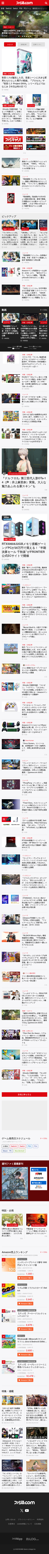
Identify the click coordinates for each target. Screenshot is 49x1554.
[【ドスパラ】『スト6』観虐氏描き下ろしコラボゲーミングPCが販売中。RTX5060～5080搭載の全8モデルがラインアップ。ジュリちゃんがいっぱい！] (11, 358)
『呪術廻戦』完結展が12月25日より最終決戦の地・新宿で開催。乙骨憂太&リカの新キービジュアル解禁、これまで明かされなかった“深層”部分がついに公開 (34, 201)
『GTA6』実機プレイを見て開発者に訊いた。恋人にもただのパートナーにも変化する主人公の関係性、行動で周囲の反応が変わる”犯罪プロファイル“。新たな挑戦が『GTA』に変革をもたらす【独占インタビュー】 (36, 1414)
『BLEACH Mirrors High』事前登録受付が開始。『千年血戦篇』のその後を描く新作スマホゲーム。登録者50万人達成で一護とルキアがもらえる (34, 940)
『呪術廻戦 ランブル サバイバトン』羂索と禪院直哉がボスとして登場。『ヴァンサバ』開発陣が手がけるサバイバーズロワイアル (34, 182)
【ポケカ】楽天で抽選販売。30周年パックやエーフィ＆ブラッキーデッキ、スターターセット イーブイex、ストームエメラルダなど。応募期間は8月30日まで (12, 1414)
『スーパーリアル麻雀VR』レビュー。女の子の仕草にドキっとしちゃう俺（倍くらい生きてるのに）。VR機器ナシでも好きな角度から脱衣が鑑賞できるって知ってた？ (36, 1479)
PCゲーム (27, 8)
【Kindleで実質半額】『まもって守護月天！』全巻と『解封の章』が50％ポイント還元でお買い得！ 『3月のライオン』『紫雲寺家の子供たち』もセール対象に (12, 115)
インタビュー (26, 585)
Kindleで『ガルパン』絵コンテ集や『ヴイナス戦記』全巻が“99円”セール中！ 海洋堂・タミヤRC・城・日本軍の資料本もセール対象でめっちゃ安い (34, 381)
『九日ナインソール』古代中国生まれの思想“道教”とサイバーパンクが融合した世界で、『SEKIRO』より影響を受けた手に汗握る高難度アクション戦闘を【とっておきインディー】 (34, 293)
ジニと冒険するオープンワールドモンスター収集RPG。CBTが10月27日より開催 (34, 670)
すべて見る (43, 310)
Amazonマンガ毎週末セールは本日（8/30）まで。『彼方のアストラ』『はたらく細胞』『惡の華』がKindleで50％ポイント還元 (34, 274)
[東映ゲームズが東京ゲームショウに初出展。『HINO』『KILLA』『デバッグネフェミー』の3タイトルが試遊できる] (11, 163)
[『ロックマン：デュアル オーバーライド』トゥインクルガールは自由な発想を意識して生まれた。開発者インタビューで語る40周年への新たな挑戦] (11, 859)
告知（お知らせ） (28, 1031)
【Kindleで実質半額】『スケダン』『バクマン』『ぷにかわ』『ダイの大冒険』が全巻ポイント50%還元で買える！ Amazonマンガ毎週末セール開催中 (34, 690)
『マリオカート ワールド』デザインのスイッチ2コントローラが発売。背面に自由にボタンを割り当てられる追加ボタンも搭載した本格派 (34, 709)
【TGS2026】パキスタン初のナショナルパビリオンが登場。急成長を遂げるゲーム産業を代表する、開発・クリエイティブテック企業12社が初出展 (34, 902)
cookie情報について (24, 1524)
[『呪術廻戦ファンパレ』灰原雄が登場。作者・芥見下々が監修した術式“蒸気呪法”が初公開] (11, 257)
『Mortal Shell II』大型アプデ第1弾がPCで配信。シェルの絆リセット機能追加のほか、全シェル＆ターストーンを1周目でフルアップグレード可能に (34, 632)
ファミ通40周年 (30, 973)
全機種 (5, 1146)
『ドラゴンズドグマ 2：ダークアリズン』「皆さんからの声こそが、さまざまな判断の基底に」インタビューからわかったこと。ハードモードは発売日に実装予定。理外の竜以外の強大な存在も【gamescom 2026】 (34, 882)
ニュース (31, 105)
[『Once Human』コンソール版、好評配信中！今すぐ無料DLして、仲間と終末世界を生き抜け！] (11, 744)
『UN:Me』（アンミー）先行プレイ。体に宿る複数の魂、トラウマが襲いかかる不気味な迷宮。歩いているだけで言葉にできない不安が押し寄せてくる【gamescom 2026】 (28, 239)
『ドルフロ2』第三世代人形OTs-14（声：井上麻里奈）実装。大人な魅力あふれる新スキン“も (24, 482)
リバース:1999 (12, 1225)
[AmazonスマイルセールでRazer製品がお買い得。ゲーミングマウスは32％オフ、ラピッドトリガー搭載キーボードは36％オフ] (11, 726)
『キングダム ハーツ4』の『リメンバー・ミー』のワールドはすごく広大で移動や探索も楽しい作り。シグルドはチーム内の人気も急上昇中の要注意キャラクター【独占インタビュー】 (12, 1479)
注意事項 (11, 1524)
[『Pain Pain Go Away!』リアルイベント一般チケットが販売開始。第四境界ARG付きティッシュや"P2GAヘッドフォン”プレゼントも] (11, 1035)
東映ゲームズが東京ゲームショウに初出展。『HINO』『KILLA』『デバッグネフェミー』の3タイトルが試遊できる (34, 165)
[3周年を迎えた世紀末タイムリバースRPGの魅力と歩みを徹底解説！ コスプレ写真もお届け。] (12, 1219)
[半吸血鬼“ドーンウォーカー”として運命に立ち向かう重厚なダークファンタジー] (36, 1219)
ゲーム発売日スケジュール (16, 1138)
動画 (4, 309)
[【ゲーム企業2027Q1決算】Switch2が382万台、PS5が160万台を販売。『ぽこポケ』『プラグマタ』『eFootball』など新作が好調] (11, 822)
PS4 (35, 1146)
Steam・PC (7, 1151)
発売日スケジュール (39, 8)
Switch (15, 8)
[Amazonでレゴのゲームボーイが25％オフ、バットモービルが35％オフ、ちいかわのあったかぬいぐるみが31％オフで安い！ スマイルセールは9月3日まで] (11, 434)
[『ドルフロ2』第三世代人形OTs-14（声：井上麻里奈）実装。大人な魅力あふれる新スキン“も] (24, 461)
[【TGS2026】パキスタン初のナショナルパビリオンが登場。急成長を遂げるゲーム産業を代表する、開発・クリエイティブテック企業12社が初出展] (11, 899)
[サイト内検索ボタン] (46, 3)
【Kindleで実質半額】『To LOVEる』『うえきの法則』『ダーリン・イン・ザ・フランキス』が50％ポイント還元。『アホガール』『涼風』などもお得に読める (34, 1077)
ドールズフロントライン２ (17, 474)
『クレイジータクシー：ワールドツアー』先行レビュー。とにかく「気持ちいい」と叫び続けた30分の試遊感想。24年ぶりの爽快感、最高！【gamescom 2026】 (34, 767)
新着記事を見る (24, 1094)
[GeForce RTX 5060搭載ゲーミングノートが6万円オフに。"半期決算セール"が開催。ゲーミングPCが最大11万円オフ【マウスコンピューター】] (11, 609)
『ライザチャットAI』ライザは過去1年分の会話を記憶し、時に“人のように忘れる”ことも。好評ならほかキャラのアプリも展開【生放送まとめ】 (10, 239)
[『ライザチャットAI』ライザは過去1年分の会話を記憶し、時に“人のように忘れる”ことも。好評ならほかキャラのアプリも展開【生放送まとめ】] (10, 225)
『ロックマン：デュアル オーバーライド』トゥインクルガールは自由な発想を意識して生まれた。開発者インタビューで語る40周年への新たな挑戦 (34, 862)
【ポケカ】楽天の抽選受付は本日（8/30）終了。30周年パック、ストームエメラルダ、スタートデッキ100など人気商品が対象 (34, 418)
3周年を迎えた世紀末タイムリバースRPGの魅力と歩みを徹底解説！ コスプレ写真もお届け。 (12, 1232)
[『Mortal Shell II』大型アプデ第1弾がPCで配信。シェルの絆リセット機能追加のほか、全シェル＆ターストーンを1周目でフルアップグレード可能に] (11, 629)
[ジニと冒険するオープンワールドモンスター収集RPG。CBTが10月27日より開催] (11, 669)
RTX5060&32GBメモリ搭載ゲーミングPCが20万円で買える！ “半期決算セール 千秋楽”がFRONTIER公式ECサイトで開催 (24, 550)
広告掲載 (37, 1524)
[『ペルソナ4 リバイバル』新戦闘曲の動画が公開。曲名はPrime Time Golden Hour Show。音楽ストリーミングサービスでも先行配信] (11, 499)
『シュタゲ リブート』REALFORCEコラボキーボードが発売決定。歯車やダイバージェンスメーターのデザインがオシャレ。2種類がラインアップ (34, 998)
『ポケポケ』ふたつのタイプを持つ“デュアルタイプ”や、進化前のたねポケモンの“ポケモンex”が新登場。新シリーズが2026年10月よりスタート (34, 960)
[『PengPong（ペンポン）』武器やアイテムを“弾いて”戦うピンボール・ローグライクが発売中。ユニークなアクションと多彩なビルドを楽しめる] (11, 784)
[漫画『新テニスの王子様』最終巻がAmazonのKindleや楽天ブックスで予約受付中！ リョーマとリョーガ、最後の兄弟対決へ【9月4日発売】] (11, 569)
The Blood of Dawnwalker (39, 1225)
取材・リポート (9, 27)
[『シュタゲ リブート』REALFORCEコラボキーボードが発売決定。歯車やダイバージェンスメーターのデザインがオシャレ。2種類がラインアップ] (11, 995)
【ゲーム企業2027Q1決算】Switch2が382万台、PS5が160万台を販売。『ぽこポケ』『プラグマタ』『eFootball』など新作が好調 (34, 825)
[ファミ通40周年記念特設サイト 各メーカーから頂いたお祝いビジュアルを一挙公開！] (11, 977)
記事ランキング (38, 44)
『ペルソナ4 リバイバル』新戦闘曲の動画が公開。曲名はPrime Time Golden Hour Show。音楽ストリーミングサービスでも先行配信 (34, 502)
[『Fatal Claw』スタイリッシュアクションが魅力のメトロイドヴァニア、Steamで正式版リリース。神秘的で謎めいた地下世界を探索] (11, 804)
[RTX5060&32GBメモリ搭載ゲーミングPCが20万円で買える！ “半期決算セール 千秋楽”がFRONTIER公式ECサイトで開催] (24, 527)
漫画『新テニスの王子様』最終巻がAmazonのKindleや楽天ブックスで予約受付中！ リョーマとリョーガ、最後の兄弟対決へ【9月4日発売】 (34, 572)
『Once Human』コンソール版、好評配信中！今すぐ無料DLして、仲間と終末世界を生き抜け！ (34, 746)
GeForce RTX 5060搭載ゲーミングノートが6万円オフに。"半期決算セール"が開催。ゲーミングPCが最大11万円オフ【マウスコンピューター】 (34, 612)
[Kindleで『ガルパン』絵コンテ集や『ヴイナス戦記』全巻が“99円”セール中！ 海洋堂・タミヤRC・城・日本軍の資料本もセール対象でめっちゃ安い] (11, 378)
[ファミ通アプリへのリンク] (17, 1538)
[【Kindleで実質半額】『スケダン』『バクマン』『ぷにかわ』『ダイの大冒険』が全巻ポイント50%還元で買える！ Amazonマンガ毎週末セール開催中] (11, 687)
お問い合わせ (10, 1519)
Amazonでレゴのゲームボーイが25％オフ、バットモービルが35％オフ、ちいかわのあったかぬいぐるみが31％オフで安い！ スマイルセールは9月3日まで (34, 437)
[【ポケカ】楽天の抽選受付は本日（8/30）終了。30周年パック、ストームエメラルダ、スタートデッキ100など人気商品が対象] (11, 416)
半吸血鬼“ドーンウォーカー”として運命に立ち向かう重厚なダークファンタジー (36, 1231)
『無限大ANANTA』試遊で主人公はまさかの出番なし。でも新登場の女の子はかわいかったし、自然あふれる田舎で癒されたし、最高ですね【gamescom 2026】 (24, 32)
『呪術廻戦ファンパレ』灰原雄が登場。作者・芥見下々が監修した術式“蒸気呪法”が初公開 (34, 257)
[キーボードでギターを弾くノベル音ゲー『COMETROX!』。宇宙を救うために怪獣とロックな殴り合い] (11, 398)
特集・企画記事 (9, 74)
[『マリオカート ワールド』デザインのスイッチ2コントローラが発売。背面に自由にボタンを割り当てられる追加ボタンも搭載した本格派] (11, 706)
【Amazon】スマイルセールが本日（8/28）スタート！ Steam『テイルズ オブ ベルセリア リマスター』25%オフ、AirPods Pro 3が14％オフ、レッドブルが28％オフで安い (12, 1447)
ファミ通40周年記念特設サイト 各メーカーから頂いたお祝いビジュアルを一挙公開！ (34, 978)
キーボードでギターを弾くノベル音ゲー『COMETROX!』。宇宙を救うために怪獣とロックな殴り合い (34, 400)
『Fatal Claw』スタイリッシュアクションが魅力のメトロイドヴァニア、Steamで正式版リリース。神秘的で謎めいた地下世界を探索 (34, 806)
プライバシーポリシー (26, 1519)
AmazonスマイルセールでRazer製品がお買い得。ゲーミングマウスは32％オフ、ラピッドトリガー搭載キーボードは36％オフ (34, 728)
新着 (2, 8)
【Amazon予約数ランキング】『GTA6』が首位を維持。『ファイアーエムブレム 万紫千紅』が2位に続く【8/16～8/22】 (34, 921)
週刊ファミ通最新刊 (12, 1163)
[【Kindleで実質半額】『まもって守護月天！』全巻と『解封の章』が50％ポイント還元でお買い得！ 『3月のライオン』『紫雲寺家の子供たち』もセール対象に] (12, 100)
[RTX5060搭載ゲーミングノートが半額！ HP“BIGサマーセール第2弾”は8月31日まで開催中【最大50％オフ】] (11, 842)
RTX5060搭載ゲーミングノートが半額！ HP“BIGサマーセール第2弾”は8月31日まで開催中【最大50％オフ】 (34, 843)
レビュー (25, 229)
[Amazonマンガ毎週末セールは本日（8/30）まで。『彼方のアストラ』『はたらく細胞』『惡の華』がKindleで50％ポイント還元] (11, 272)
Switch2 (9, 8)
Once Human (29, 740)
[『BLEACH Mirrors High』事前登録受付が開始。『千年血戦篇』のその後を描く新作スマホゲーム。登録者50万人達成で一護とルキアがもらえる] (11, 937)
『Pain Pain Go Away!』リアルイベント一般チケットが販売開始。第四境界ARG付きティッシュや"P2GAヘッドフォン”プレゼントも (34, 1038)
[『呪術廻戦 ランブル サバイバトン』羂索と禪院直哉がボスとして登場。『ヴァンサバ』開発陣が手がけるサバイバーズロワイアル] (11, 180)
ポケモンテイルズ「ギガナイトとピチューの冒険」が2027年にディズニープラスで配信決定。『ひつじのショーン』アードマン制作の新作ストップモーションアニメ (34, 1058)
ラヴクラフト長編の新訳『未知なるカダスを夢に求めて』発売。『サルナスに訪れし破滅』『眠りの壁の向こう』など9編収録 (36, 114)
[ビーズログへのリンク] (32, 1538)
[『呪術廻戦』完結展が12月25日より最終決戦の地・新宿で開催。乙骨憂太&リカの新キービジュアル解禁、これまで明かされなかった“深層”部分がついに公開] (11, 198)
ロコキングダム (30, 665)
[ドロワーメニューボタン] (3, 3)
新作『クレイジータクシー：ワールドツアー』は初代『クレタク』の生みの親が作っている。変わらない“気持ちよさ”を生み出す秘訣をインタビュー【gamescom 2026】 (34, 592)
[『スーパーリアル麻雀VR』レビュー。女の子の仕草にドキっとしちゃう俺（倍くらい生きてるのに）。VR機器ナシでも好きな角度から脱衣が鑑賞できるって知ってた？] (36, 1465)
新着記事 (24, 44)
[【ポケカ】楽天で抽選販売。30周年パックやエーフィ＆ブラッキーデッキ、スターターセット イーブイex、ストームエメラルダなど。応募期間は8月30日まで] (12, 1400)
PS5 (20, 8)
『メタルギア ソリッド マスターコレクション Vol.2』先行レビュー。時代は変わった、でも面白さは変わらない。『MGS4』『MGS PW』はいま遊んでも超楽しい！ (36, 1447)
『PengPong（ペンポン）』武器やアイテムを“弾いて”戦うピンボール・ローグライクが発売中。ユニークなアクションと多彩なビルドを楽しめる (34, 787)
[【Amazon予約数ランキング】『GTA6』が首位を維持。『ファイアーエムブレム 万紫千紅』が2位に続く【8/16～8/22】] (11, 919)
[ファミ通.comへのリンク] (24, 2)
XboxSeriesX (19, 1151)
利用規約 (40, 1519)
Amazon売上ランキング (15, 1252)
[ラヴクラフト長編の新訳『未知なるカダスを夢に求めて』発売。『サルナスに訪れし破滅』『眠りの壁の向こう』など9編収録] (36, 100)
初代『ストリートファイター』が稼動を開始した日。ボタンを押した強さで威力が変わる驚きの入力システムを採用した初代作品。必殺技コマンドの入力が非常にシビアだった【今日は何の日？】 (34, 652)
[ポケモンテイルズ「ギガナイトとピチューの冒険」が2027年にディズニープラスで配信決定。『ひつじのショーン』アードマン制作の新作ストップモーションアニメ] (11, 1055)
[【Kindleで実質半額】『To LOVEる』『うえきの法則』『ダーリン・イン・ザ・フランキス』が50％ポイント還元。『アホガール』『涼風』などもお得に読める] (11, 1074)
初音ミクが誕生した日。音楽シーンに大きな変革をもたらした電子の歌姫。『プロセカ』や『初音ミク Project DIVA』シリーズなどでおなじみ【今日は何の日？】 (24, 82)
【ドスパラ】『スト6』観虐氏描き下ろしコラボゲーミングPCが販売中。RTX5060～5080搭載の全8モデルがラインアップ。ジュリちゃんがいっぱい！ (34, 361)
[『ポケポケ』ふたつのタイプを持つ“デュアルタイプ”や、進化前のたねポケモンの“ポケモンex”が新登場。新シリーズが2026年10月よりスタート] (11, 957)
